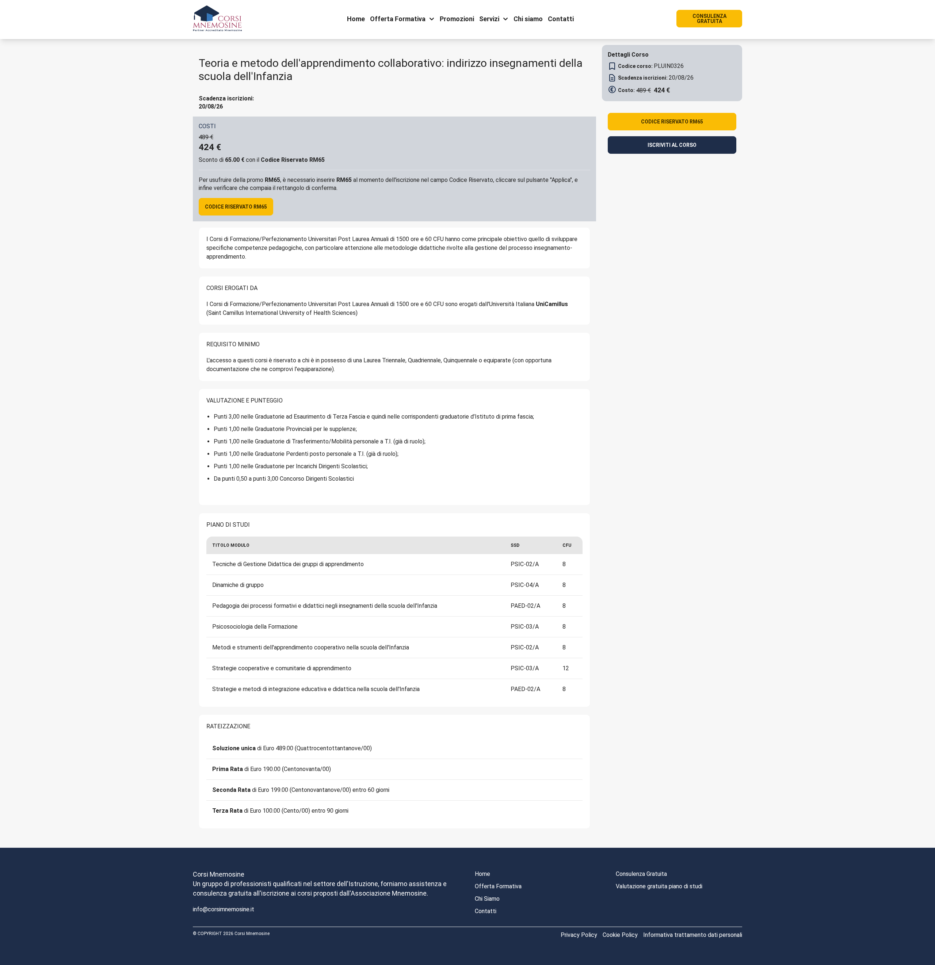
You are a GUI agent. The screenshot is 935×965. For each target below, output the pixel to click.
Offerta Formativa (498, 886)
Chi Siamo (487, 898)
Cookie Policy (620, 934)
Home (482, 873)
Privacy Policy (579, 934)
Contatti (485, 911)
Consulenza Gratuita (641, 873)
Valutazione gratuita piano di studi (659, 886)
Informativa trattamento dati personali (692, 934)
